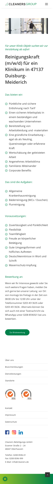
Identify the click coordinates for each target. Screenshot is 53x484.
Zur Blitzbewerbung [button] (17, 332)
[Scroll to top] (47, 474)
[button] (46, 4)
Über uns (9, 360)
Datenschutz (11, 421)
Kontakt (8, 408)
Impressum (10, 415)
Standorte (9, 380)
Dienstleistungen (13, 373)
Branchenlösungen (14, 367)
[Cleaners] (20, 4)
